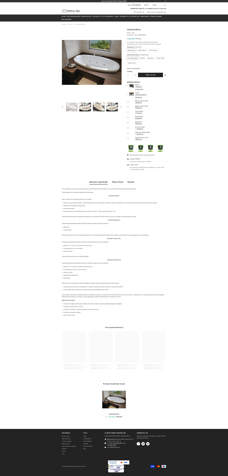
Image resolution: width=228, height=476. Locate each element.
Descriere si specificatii (98, 182)
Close (165, 1)
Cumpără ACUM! (122, 1)
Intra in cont (150, 12)
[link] (74, 365)
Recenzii (131, 182)
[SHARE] (164, 75)
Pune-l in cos (150, 75)
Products (70, 24)
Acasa (64, 24)
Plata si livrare (117, 182)
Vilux (133, 33)
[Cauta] (159, 5)
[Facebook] (138, 443)
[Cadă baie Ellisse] (114, 399)
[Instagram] (143, 443)
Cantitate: (130, 71)
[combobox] (157, 5)
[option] (92, 62)
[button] (62, 107)
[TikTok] (148, 443)
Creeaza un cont (161, 12)
